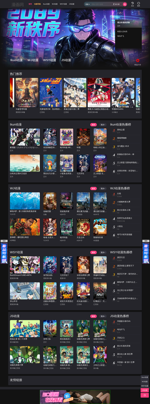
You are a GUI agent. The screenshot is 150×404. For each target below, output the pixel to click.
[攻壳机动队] (49, 264)
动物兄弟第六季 (16, 365)
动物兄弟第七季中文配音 (100, 339)
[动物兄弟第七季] (83, 328)
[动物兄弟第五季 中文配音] (83, 354)
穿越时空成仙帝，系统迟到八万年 (100, 275)
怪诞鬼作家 (64, 211)
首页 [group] (30, 4)
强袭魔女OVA (117, 109)
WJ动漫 (33, 60)
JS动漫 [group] (71, 4)
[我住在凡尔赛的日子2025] (49, 163)
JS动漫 (66, 60)
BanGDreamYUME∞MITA (21, 275)
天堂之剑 (80, 237)
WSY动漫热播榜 (121, 252)
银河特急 (64, 237)
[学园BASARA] (99, 92)
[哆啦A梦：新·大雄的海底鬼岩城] (25, 200)
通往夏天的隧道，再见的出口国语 (83, 211)
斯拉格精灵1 (65, 339)
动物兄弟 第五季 (66, 365)
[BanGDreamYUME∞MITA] (25, 264)
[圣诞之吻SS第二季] (51, 92)
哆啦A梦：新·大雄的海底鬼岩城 (23, 211)
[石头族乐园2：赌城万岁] (83, 290)
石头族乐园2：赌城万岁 (83, 301)
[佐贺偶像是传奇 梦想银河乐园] (49, 137)
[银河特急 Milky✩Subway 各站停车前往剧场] (66, 137)
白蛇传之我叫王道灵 (18, 173)
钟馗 (79, 147)
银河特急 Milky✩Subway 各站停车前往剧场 (66, 147)
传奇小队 (47, 339)
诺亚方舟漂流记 (66, 301)
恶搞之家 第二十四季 (18, 339)
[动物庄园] (49, 200)
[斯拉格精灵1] (66, 328)
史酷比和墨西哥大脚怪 (49, 301)
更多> (103, 125)
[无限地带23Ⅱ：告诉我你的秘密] (27, 92)
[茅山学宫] (25, 290)
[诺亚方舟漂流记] (66, 290)
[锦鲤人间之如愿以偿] (100, 137)
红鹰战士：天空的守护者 (100, 301)
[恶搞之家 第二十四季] (25, 328)
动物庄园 (47, 211)
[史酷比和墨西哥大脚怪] (49, 290)
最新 (93, 125)
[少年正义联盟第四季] (100, 354)
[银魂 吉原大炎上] (49, 227)
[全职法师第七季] (83, 264)
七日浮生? (64, 275)
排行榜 (117, 4)
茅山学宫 (13, 301)
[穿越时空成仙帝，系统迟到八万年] (100, 264)
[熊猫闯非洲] (100, 227)
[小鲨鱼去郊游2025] (66, 163)
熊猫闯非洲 (98, 237)
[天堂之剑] (83, 227)
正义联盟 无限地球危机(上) (100, 173)
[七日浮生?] (66, 264)
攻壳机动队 (48, 275)
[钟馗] (83, 137)
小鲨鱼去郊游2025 (66, 173)
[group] (37, 4)
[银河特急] (66, 227)
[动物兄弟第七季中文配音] (100, 328)
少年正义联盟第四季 (100, 365)
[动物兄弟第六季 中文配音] (49, 354)
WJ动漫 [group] (55, 4)
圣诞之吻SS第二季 (47, 109)
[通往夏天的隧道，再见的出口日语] (100, 200)
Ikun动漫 (16, 60)
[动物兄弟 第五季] (66, 354)
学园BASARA (93, 109)
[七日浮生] (83, 163)
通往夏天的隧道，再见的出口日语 (100, 211)
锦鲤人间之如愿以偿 (100, 147)
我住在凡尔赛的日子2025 (49, 173)
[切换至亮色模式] (139, 2)
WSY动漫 (49, 60)
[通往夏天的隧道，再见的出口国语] (83, 200)
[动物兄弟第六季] (25, 354)
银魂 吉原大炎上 (49, 237)
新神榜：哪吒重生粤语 (19, 237)
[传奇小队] (49, 328)
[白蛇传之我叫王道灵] (25, 163)
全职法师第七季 (83, 275)
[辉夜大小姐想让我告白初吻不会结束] (75, 92)
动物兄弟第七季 (83, 339)
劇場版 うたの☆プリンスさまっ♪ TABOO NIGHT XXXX (25, 147)
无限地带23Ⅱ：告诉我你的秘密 (27, 109)
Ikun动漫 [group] (46, 4)
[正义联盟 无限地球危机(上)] (100, 163)
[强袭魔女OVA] (123, 92)
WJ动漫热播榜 (120, 188)
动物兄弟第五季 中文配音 (83, 365)
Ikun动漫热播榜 (120, 124)
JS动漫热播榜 (119, 316)
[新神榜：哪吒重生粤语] (25, 227)
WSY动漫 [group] (63, 4)
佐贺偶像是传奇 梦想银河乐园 (49, 147)
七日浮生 (80, 173)
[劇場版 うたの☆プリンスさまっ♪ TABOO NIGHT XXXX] (25, 137)
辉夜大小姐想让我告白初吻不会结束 (75, 109)
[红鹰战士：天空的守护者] (100, 290)
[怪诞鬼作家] (66, 200)
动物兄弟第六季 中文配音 (49, 365)
